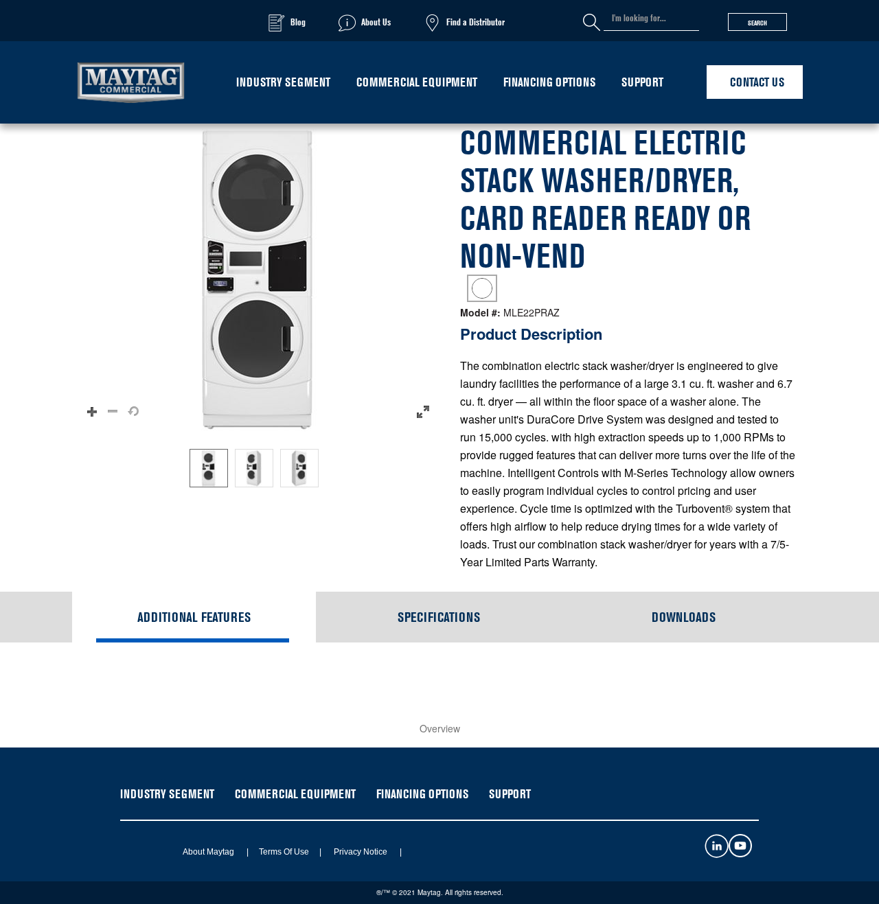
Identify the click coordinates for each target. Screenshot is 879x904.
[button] (257, 279)
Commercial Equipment (416, 82)
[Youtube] (740, 853)
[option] (209, 468)
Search (757, 23)
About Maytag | (211, 852)
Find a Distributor (475, 21)
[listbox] (257, 468)
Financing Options (549, 82)
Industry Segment (283, 82)
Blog (298, 21)
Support (642, 82)
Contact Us (757, 82)
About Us (376, 21)
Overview (440, 728)
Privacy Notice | (362, 852)
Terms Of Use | (286, 852)
